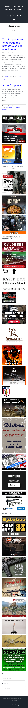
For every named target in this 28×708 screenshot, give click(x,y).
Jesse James (6, 76)
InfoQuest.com (14, 700)
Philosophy (5, 78)
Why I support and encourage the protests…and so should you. (13, 44)
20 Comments (12, 78)
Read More (4, 80)
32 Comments (17, 107)
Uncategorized (9, 107)
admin (5, 105)
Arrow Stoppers (11, 85)
